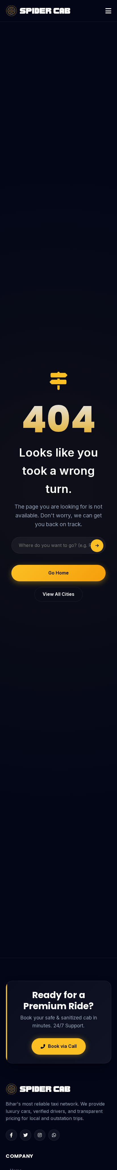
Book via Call (62, 1046)
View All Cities (58, 594)
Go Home (58, 573)
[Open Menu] (108, 11)
